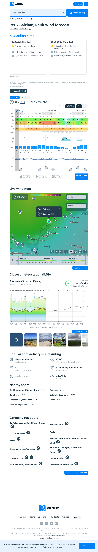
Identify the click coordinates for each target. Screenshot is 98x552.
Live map (22, 517)
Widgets (55, 517)
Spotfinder (43, 517)
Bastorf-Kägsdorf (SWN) (25, 281)
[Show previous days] (17, 261)
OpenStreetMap (76, 255)
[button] (30, 29)
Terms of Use (57, 547)
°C (13, 129)
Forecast (14, 97)
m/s (22, 102)
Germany (28, 19)
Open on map (79, 13)
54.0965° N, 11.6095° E (19, 29)
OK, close (86, 546)
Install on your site (81, 176)
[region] (49, 224)
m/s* (12, 123)
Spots (19, 19)
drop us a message (58, 535)
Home (12, 19)
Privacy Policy (44, 538)
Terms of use (53, 538)
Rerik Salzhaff (39, 102)
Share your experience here (76, 473)
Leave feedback (20, 91)
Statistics (25, 97)
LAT (13, 160)
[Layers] (52, 251)
